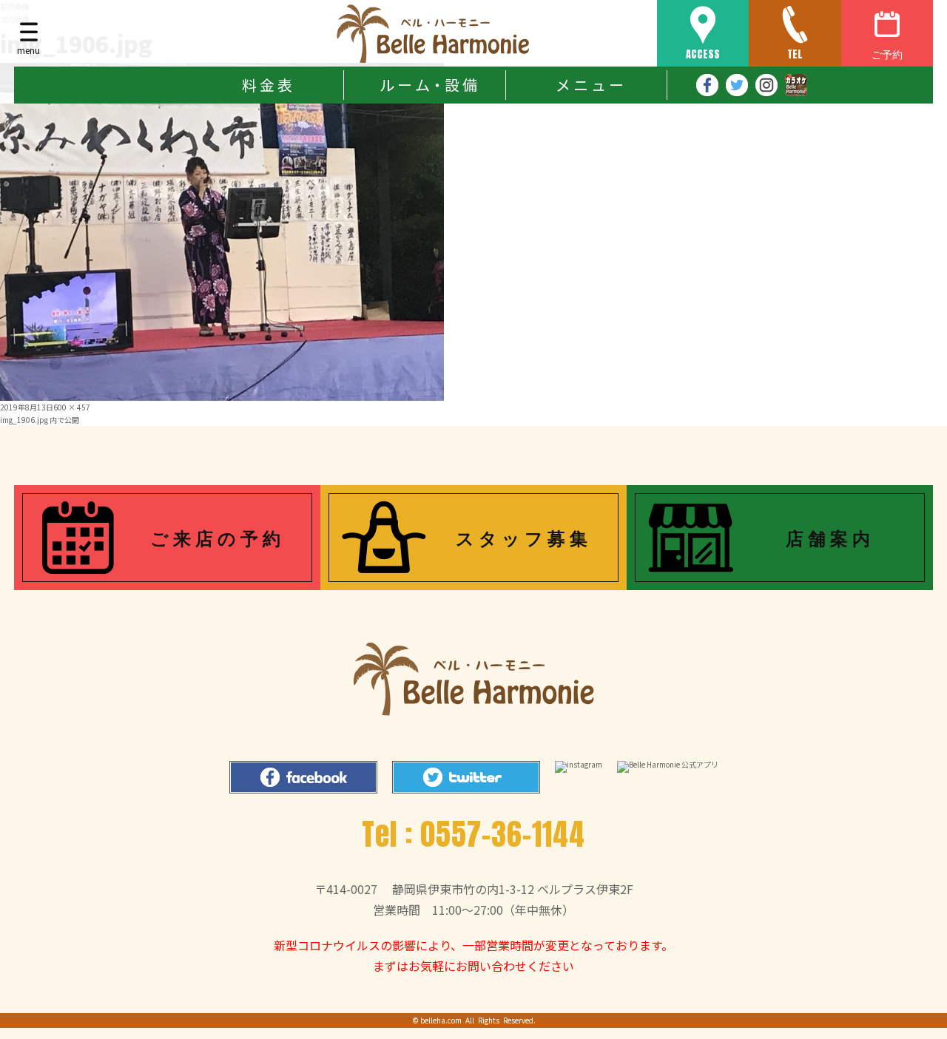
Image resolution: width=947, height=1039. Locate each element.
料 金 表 (267, 84)
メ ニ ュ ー (590, 84)
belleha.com (441, 1020)
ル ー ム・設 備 (428, 84)
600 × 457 (71, 407)
